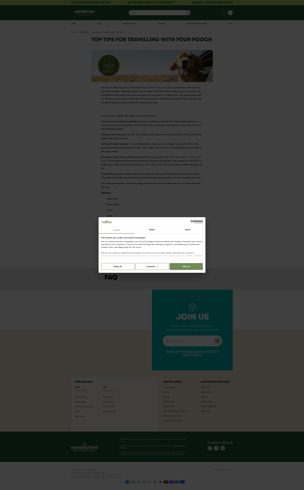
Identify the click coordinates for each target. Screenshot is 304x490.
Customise (150, 266)
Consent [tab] (116, 230)
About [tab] (187, 230)
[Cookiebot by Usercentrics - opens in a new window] (192, 221)
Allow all (186, 266)
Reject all (118, 266)
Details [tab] (152, 230)
